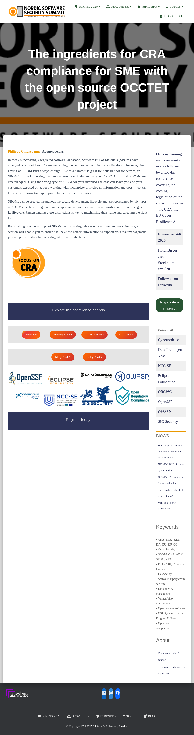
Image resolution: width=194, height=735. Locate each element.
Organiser (120, 6)
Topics (175, 6)
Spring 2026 (89, 6)
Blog (168, 16)
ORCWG (165, 392)
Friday (62, 357)
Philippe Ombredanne (24, 151)
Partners (150, 6)
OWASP (164, 411)
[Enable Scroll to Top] (186, 727)
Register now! (126, 334)
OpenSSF (165, 401)
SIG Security (168, 421)
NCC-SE (164, 366)
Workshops (31, 334)
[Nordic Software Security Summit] (36, 11)
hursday (62, 334)
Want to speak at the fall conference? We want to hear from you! (170, 451)
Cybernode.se (168, 339)
